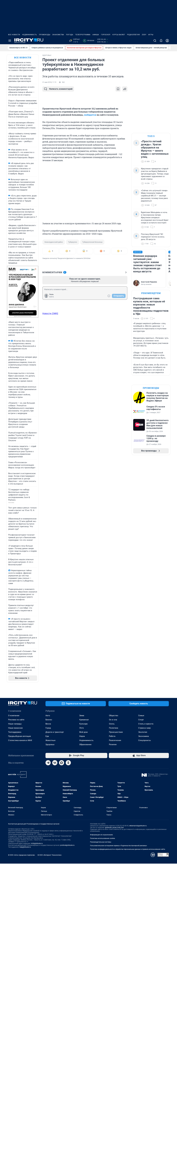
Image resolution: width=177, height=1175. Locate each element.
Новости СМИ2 (50, 313)
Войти (51, 297)
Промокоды (44, 35)
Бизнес (48, 720)
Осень (112, 724)
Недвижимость (29, 35)
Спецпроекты (144, 740)
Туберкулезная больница (92, 242)
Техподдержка (14, 732)
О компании (13, 715)
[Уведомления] (161, 40)
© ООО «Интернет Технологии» (50, 855)
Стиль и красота (145, 724)
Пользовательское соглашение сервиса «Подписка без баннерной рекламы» (118, 846)
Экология (142, 732)
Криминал (84, 720)
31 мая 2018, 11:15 (49, 82)
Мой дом (83, 732)
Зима (81, 715)
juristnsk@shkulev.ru (67, 845)
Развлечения (115, 740)
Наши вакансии (15, 728)
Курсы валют (118, 35)
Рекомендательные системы (100, 842)
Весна (48, 724)
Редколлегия (133, 35)
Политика (113, 728)
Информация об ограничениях (101, 835)
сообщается (90, 114)
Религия (112, 744)
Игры (150, 35)
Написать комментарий (60, 89)
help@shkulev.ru (25, 847)
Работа (112, 736)
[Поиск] (155, 40)
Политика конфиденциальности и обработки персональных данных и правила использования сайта (127, 849)
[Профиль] (167, 40)
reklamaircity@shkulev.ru (138, 826)
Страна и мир (144, 728)
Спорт (141, 720)
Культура (83, 724)
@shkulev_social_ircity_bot (114, 827)
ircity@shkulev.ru (37, 843)
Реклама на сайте (16, 720)
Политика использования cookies (102, 838)
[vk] (54, 762)
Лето (81, 728)
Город (48, 728)
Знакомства (58, 35)
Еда (47, 736)
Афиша (96, 35)
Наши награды (15, 724)
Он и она (113, 720)
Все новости (14, 35)
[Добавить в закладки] (118, 89)
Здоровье (49, 744)
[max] (61, 762)
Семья (141, 715)
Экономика (143, 736)
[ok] (68, 762)
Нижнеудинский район (53, 242)
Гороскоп (105, 35)
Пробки (89, 40)
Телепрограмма (82, 35)
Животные (50, 740)
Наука (82, 736)
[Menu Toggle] (10, 40)
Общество (113, 715)
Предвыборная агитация (19, 736)
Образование (85, 744)
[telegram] (48, 762)
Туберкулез (72, 242)
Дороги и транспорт (54, 732)
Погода (69, 35)
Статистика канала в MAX (20, 740)
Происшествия (116, 732)
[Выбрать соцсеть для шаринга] (124, 89)
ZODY (144, 35)
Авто (47, 715)
